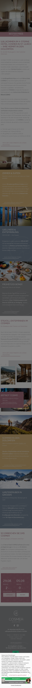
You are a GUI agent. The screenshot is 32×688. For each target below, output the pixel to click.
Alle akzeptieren (16, 678)
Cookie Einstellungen (16, 685)
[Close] (4, 679)
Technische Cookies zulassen (16, 682)
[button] (3, 680)
